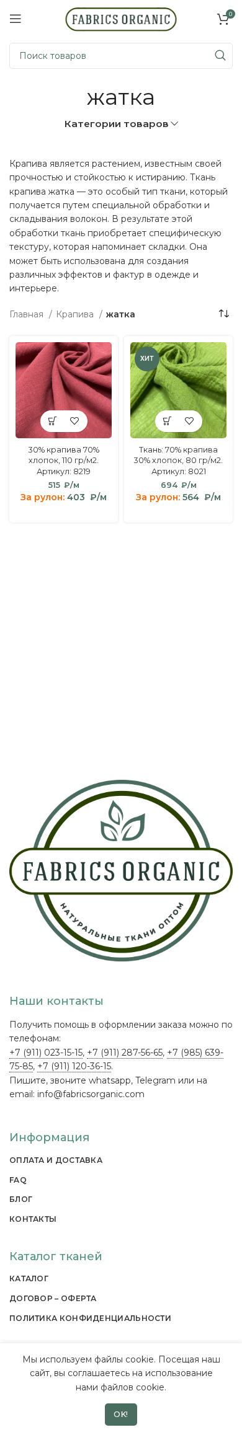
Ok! (121, 1414)
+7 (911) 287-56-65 (125, 1052)
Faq (18, 1180)
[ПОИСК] (220, 56)
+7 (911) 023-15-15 (46, 1052)
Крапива (76, 314)
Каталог (28, 1278)
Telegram (155, 1080)
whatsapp (110, 1080)
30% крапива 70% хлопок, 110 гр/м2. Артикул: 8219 (64, 460)
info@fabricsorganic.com (91, 1094)
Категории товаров (116, 123)
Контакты (32, 1219)
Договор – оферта (53, 1298)
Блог (20, 1199)
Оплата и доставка (55, 1160)
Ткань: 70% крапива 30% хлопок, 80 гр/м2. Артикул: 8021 (178, 460)
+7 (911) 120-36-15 (74, 1066)
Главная (27, 314)
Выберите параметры (53, 421)
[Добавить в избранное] (75, 421)
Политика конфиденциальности (90, 1318)
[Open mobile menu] (15, 18)
